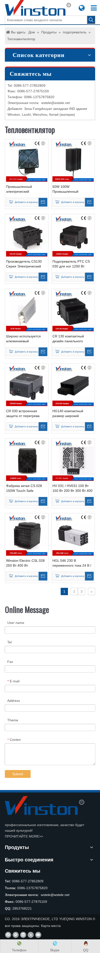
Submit (17, 774)
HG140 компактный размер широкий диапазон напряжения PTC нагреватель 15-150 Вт (72, 413)
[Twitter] (31, 935)
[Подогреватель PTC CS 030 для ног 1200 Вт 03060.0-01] (73, 236)
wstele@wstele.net (55, 103)
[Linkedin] (23, 935)
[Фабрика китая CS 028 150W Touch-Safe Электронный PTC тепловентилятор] (26, 460)
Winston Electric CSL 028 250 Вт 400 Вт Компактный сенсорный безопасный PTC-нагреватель (25, 563)
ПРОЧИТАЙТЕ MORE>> (24, 836)
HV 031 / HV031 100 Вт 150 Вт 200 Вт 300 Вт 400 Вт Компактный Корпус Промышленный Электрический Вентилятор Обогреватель (72, 488)
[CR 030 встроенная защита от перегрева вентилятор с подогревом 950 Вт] (26, 385)
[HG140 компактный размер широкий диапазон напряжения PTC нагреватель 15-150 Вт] (73, 385)
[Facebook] (8, 935)
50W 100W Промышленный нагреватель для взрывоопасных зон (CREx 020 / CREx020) (70, 189)
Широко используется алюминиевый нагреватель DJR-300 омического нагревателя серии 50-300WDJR (25, 338)
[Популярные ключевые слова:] (91, 20)
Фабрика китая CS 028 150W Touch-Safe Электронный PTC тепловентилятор (24, 488)
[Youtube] (38, 935)
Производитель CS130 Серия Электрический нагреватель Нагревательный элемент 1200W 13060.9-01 (26, 264)
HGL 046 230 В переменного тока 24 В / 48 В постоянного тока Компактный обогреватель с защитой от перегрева (71, 563)
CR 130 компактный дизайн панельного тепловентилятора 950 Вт (72, 338)
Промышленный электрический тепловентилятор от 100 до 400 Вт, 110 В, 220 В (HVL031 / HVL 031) (25, 189)
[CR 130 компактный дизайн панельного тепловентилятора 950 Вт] (73, 310)
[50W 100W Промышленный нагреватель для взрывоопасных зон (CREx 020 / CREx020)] (73, 161)
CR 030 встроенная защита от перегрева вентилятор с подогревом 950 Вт (26, 413)
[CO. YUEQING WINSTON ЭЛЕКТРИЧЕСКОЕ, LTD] (44, 805)
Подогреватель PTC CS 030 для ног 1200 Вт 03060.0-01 (71, 264)
